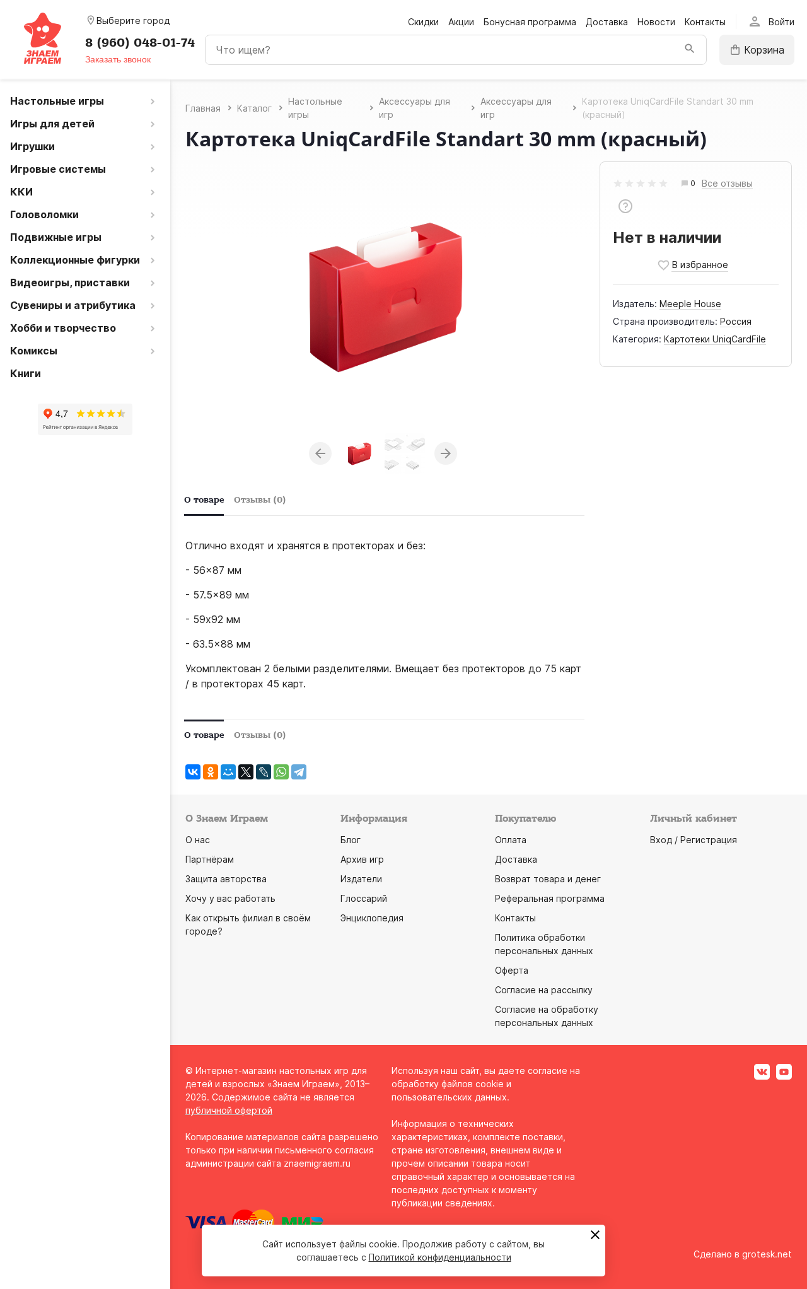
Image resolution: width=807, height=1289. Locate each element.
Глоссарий (363, 898)
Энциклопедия (372, 918)
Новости (656, 21)
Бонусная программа (530, 21)
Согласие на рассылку (544, 989)
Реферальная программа (550, 898)
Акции (461, 21)
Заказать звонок (118, 59)
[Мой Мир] (228, 771)
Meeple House (690, 303)
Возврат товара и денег (548, 878)
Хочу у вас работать (230, 898)
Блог (350, 839)
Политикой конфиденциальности (440, 1257)
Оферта (511, 970)
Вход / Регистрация (693, 839)
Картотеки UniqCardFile (715, 339)
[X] (245, 771)
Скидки (423, 21)
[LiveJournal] (263, 771)
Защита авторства (226, 878)
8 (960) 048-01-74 (140, 43)
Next (445, 453)
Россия (736, 321)
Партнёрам (209, 859)
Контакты (705, 21)
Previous (320, 453)
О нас (197, 839)
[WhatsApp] (281, 771)
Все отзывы (727, 184)
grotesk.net (767, 1254)
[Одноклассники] (210, 771)
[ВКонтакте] (192, 771)
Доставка (607, 21)
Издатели (361, 878)
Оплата (510, 839)
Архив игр (362, 859)
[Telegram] (298, 771)
